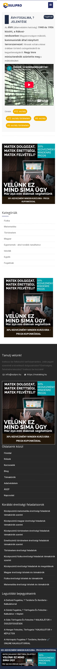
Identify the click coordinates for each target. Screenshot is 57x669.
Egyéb (7, 257)
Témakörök (10, 477)
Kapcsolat (9, 495)
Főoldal (7, 453)
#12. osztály (20, 111)
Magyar (7, 238)
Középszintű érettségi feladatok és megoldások (29, 566)
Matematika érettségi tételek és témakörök (26, 584)
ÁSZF (7, 489)
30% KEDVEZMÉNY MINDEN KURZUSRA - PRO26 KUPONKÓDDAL (28, 200)
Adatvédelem (11, 483)
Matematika (10, 226)
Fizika (7, 220)
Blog (6, 471)
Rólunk (7, 459)
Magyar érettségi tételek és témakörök (24, 572)
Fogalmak (9, 263)
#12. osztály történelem (18, 118)
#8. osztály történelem (18, 125)
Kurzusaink (9, 465)
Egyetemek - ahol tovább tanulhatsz (22, 244)
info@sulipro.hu (13, 374)
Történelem (10, 232)
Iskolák (7, 251)
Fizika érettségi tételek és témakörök (23, 578)
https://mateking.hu (37, 374)
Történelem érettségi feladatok (20, 550)
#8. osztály (40, 118)
